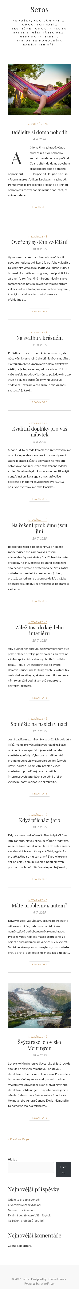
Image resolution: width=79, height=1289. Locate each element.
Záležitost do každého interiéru (39, 630)
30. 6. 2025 (39, 1055)
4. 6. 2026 (39, 139)
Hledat (12, 1159)
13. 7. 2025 (39, 827)
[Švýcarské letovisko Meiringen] (39, 1005)
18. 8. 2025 (39, 249)
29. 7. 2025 (39, 538)
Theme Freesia (57, 1279)
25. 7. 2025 (39, 640)
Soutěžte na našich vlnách (40, 723)
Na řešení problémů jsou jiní (39, 528)
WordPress (48, 1283)
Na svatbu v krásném (39, 337)
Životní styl (38, 123)
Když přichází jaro (39, 820)
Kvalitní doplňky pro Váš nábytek (39, 431)
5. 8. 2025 (39, 441)
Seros (40, 9)
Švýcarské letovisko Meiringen (39, 1044)
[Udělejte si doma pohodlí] (39, 89)
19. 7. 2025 (39, 731)
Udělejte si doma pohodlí (40, 132)
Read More (39, 207)
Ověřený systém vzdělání (39, 241)
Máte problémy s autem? (39, 905)
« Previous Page (18, 1139)
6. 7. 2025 (39, 912)
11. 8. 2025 (39, 345)
